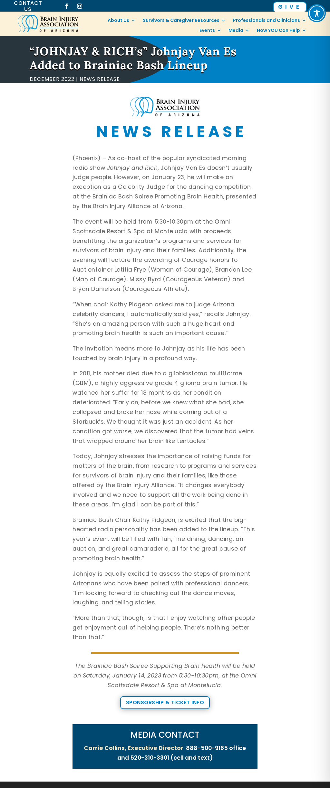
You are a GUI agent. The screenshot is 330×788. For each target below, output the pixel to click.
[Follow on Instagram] (79, 6)
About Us (118, 21)
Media (235, 31)
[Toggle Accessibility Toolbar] (316, 13)
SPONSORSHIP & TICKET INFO (165, 702)
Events (207, 31)
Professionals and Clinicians (266, 21)
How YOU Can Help (278, 31)
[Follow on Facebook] (67, 6)
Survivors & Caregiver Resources (181, 21)
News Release (100, 79)
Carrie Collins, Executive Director (133, 748)
